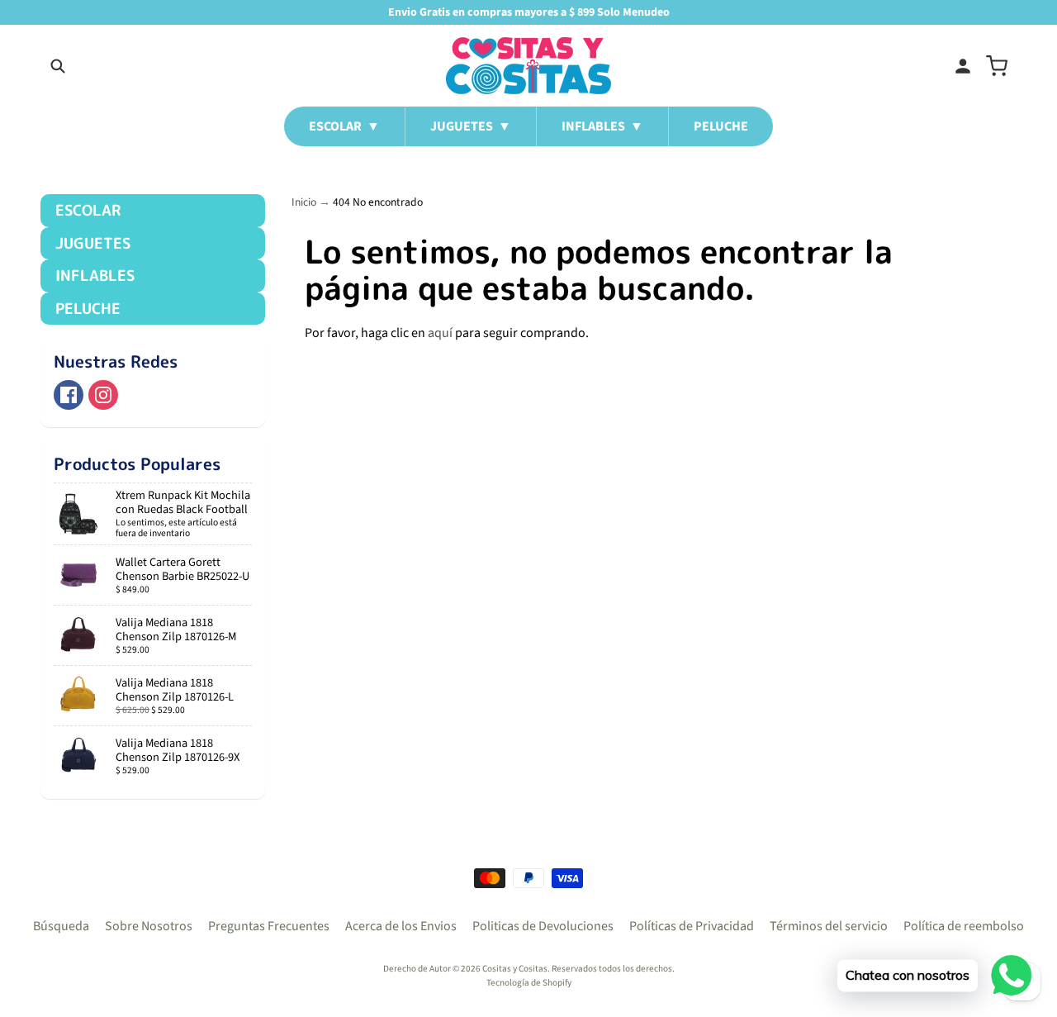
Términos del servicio (829, 926)
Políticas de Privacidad (691, 926)
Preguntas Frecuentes (268, 926)
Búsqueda (61, 926)
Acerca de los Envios (401, 926)
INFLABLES (95, 275)
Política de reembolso (963, 926)
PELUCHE (721, 126)
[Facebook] (68, 395)
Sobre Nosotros (148, 926)
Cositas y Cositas (514, 968)
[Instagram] (103, 395)
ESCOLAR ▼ (344, 126)
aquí (440, 333)
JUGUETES (92, 243)
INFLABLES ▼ (602, 126)
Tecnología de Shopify (528, 983)
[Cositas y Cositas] (528, 65)
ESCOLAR (88, 210)
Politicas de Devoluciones (543, 926)
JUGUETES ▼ (470, 126)
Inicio (304, 202)
